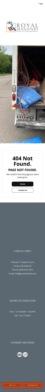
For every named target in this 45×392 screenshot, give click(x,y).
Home (22, 184)
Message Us (33, 385)
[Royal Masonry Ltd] (22, 27)
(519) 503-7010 (26, 270)
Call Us (12, 385)
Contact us (22, 190)
